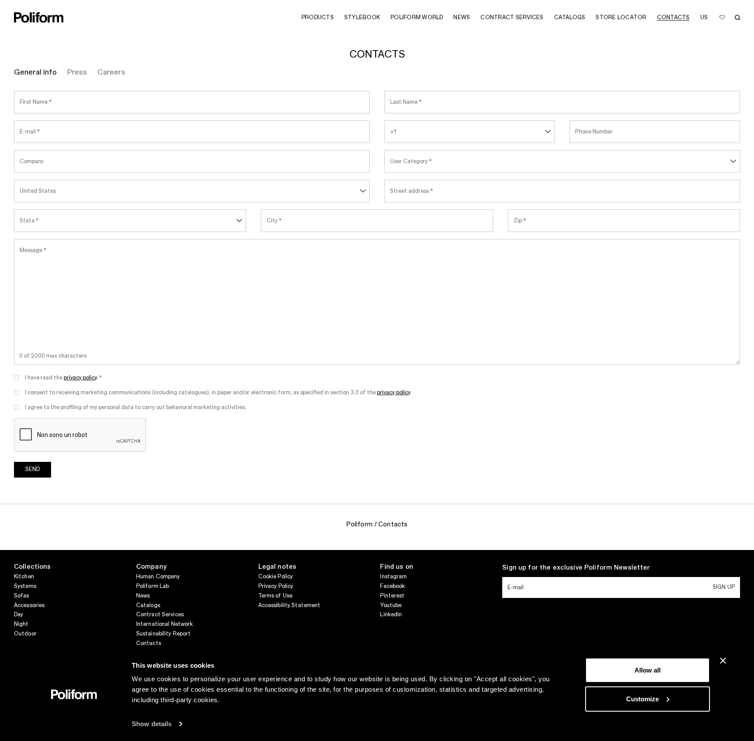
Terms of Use (275, 595)
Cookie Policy (275, 576)
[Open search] (737, 17)
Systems (25, 586)
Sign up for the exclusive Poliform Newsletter (576, 568)
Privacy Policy (276, 586)
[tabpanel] (377, 289)
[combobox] (469, 131)
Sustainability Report (163, 633)
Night (21, 624)
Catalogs (148, 605)
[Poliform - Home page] (39, 17)
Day (18, 614)
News (143, 595)
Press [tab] (77, 72)
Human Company (158, 576)
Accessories (29, 605)
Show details (151, 723)
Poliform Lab (152, 586)
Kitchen (24, 576)
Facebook (392, 586)
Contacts (148, 643)
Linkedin (391, 614)
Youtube (390, 605)
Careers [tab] (111, 72)
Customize (642, 698)
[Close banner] (723, 661)
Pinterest (392, 595)
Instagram (393, 576)
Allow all (647, 670)
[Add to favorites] (722, 17)
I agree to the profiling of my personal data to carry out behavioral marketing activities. (135, 407)
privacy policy (80, 377)
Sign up (724, 587)
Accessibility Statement (289, 605)
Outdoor (25, 633)
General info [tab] (35, 72)
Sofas (21, 595)
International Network (164, 624)
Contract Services (160, 614)
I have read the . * (63, 377)
